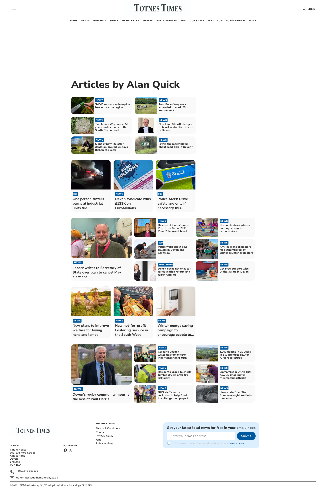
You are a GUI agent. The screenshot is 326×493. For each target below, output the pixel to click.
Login (311, 9)
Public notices (104, 443)
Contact (100, 432)
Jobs (98, 439)
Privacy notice (236, 443)
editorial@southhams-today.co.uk (37, 477)
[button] (14, 8)
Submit (246, 436)
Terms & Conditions (108, 428)
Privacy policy (104, 436)
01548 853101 (29, 471)
